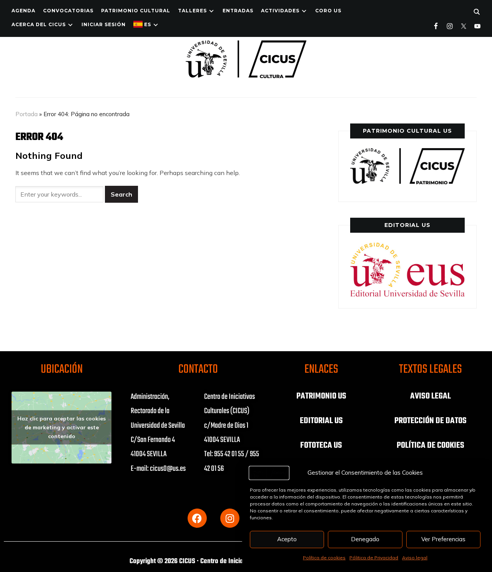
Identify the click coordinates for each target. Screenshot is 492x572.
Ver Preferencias (443, 539)
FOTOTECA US (321, 445)
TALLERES (192, 10)
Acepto (287, 539)
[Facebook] (197, 518)
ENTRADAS (238, 10)
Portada (26, 114)
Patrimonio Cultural (135, 10)
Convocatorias (68, 10)
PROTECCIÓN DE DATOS (430, 420)
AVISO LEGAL (430, 396)
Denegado (365, 539)
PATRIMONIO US (321, 396)
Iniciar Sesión (103, 24)
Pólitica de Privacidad (373, 557)
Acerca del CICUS (39, 24)
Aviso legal (414, 557)
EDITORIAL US (321, 420)
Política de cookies (324, 557)
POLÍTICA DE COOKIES (430, 445)
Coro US (328, 10)
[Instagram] (229, 518)
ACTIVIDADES (280, 10)
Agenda (23, 10)
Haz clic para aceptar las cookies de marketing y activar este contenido (61, 427)
